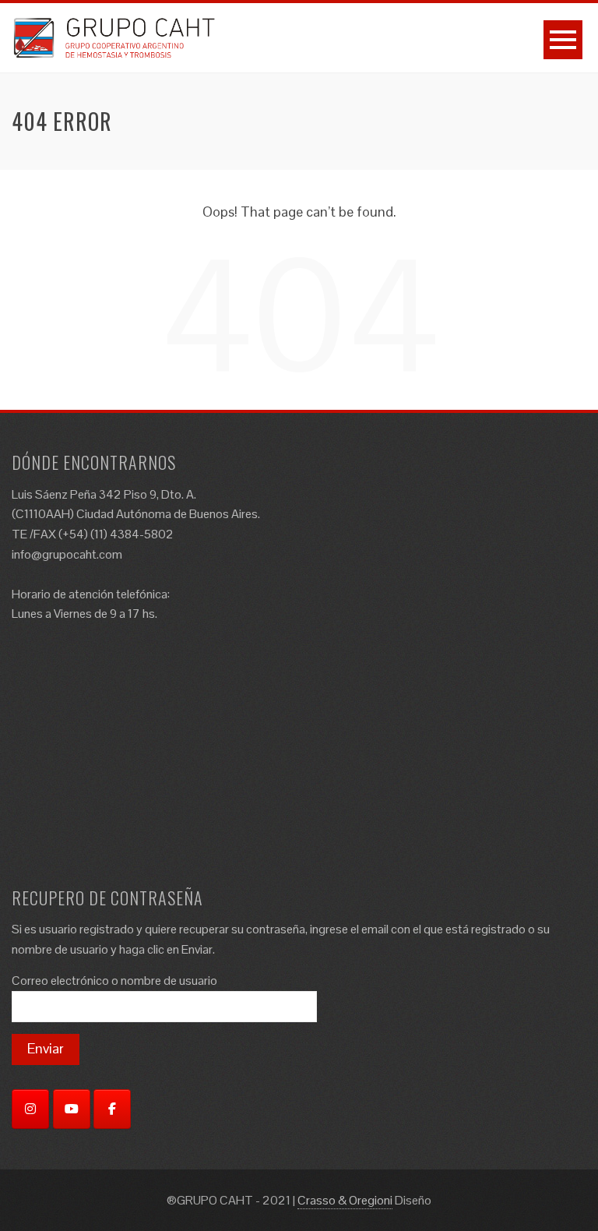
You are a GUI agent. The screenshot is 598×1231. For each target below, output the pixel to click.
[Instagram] (30, 1109)
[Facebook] (112, 1109)
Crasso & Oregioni (344, 1200)
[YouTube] (71, 1109)
